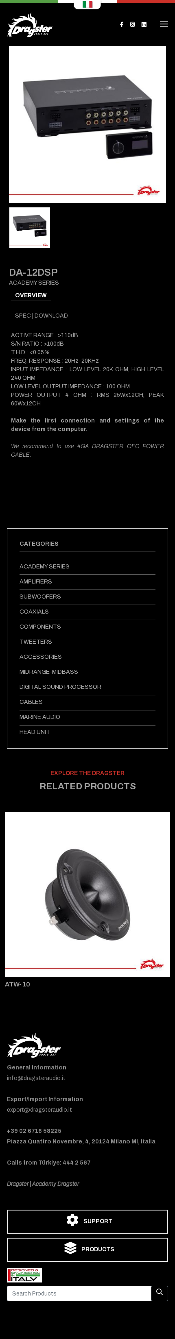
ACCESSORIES (41, 657)
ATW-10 (17, 984)
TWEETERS (36, 642)
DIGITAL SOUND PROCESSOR (60, 687)
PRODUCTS (97, 1249)
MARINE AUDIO (40, 717)
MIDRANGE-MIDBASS (49, 672)
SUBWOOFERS (40, 597)
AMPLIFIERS (36, 582)
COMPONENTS (40, 627)
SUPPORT (97, 1221)
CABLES (31, 702)
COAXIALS (34, 612)
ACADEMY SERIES (45, 567)
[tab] (29, 227)
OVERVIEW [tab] (31, 295)
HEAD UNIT (35, 732)
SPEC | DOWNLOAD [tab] (41, 316)
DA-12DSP (33, 272)
